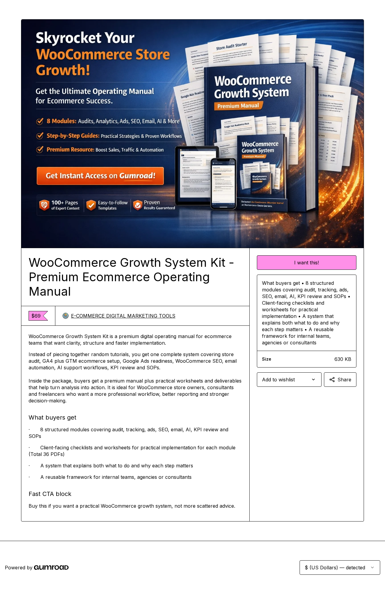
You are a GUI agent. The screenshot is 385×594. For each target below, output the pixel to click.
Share (344, 380)
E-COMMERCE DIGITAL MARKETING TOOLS (123, 316)
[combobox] (289, 379)
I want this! (306, 263)
